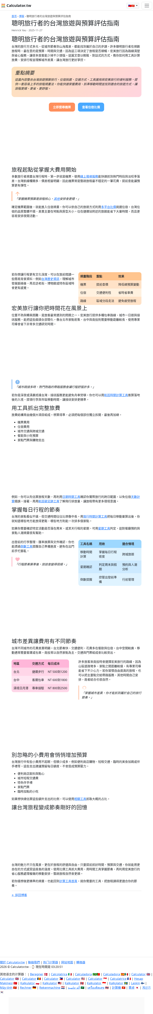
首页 (14, 16)
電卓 (132, 988)
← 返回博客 (19, 895)
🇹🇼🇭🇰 (131, 5)
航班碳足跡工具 (48, 501)
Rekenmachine (49, 988)
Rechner (26, 988)
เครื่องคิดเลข (96, 988)
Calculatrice (118, 979)
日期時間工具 (71, 497)
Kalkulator (27, 983)
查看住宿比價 (91, 107)
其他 (57, 199)
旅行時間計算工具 (95, 516)
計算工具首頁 (68, 881)
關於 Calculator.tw (12, 962)
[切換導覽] (147, 5)
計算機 (116, 988)
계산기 (146, 988)
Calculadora (83, 974)
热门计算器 (50, 962)
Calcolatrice (59, 974)
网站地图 (67, 962)
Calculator (138, 974)
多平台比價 (108, 207)
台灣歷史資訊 (50, 279)
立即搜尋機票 (62, 107)
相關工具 (80, 799)
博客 (21, 16)
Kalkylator (116, 983)
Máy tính (6, 988)
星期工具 (104, 528)
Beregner (36, 974)
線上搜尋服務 (89, 176)
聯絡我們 (34, 962)
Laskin (135, 983)
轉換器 (80, 962)
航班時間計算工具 (116, 395)
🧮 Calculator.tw (16, 5)
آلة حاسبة (74, 988)
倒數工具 (26, 546)
